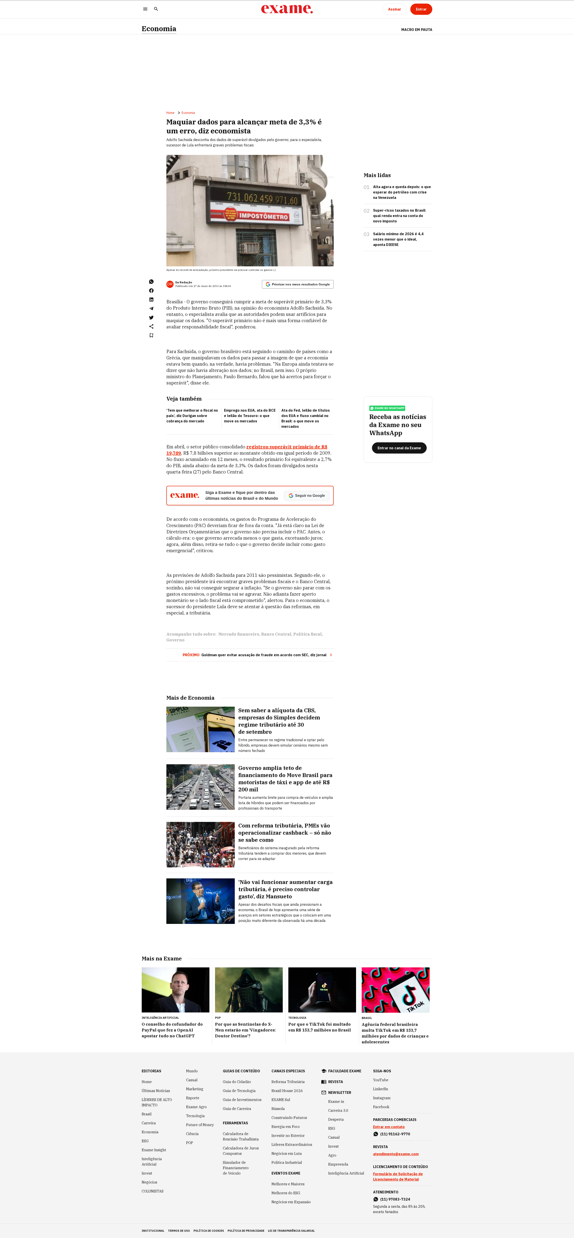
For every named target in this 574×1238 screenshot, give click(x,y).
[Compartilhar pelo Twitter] (151, 317)
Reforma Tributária (288, 1081)
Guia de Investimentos (242, 1099)
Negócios (149, 1182)
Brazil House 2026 (287, 1090)
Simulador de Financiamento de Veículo (236, 1167)
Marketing (194, 1089)
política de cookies (209, 1230)
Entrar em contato (389, 1127)
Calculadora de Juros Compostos (241, 1151)
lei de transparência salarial (291, 1230)
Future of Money (200, 1125)
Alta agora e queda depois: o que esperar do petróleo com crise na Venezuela (402, 192)
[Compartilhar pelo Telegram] (151, 308)
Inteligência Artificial (152, 1161)
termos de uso (179, 1230)
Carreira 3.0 (338, 1110)
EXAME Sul (281, 1099)
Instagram (382, 1098)
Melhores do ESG (286, 1193)
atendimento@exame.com (396, 1154)
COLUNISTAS (152, 1191)
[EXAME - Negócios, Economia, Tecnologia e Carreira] (287, 9)
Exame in (336, 1101)
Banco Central (276, 634)
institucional (153, 1230)
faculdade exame (344, 1071)
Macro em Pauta (416, 29)
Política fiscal (307, 634)
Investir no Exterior (288, 1135)
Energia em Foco (286, 1126)
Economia (159, 28)
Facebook (381, 1107)
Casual (192, 1080)
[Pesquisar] (156, 9)
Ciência (192, 1134)
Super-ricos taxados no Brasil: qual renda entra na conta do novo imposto (399, 215)
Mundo (192, 1071)
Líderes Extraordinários (292, 1144)
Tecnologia (195, 1116)
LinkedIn (380, 1089)
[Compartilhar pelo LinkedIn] (151, 299)
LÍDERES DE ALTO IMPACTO (157, 1102)
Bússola (278, 1108)
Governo (175, 640)
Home (170, 113)
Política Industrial (287, 1162)
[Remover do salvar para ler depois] (151, 335)
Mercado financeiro (238, 634)
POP (189, 1142)
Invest (147, 1173)
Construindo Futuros (289, 1117)
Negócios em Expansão (291, 1202)
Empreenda (338, 1164)
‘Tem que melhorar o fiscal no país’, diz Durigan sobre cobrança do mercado (192, 415)
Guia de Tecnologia (239, 1090)
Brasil (147, 1114)
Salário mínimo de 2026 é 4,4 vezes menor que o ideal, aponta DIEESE (398, 239)
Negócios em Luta (287, 1153)
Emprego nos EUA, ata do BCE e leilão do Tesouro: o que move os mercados (250, 415)
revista (335, 1081)
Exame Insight (154, 1150)
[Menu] (145, 9)
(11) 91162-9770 (395, 1134)
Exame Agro (196, 1107)
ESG (145, 1141)
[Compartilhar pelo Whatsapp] (151, 281)
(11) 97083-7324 (395, 1199)
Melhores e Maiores (288, 1184)
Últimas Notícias (156, 1090)
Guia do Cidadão (237, 1081)
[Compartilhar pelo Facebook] (151, 290)
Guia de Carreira (237, 1108)
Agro (332, 1155)
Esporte (192, 1098)
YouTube (380, 1080)
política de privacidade (246, 1230)
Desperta (336, 1119)
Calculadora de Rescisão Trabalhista (241, 1136)
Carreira (149, 1123)
